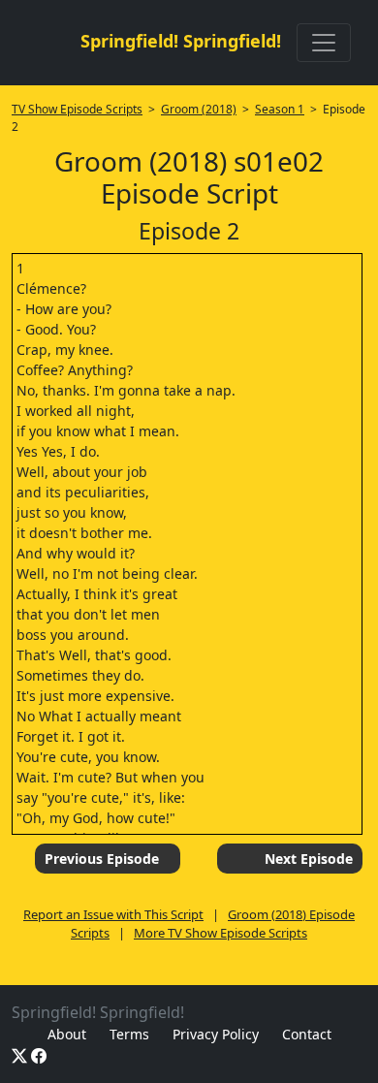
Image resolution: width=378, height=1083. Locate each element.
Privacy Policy (216, 1034)
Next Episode (309, 858)
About (66, 1034)
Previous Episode (102, 858)
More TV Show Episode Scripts (220, 932)
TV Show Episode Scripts (77, 109)
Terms (129, 1034)
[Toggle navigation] (324, 42)
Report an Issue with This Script (113, 914)
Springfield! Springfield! (180, 40)
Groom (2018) (198, 109)
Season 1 (279, 109)
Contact (306, 1034)
